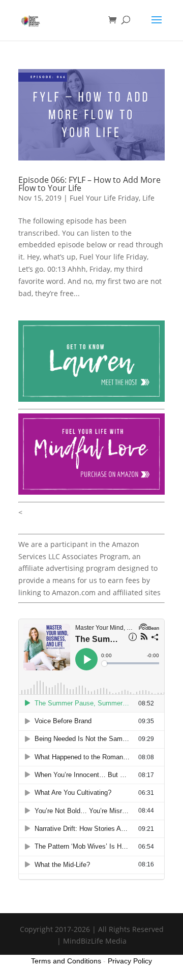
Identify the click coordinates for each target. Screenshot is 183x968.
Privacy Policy (130, 961)
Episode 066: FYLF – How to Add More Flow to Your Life (89, 183)
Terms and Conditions (66, 961)
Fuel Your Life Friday (104, 198)
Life (148, 198)
